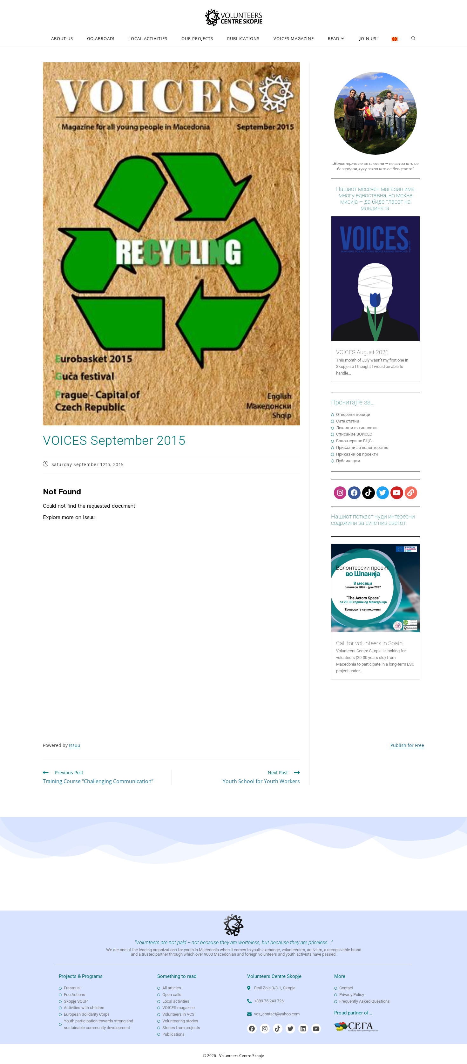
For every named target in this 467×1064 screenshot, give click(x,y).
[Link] (411, 492)
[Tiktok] (368, 492)
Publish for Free (407, 745)
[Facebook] (354, 492)
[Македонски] (394, 38)
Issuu (74, 745)
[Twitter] (382, 492)
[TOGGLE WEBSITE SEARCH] (413, 38)
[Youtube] (396, 492)
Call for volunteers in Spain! (369, 643)
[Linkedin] (303, 1028)
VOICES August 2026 (362, 352)
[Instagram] (340, 492)
